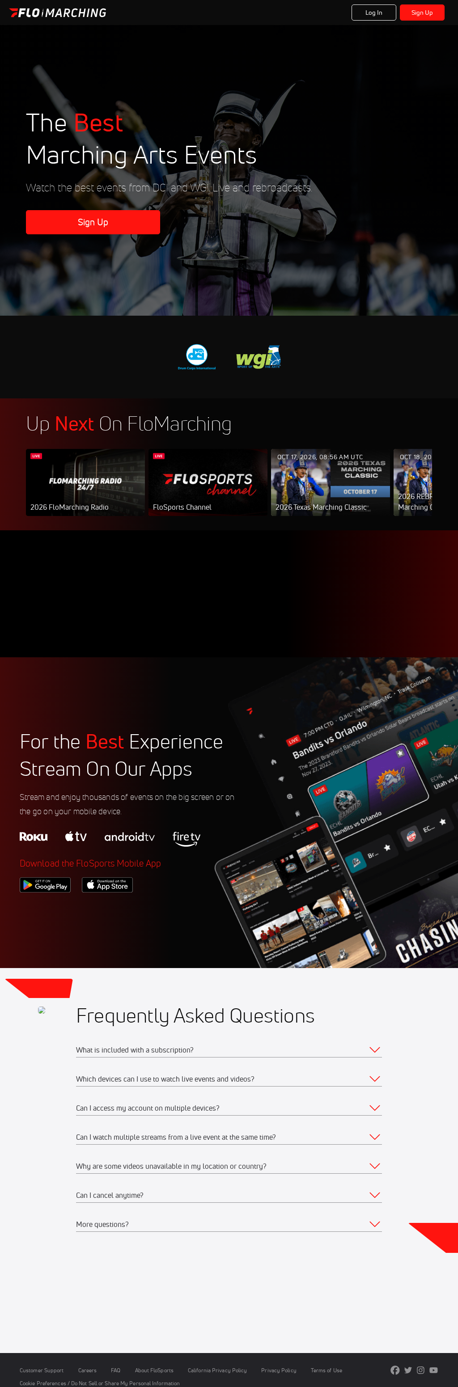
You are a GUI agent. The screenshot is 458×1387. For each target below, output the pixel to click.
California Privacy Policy (217, 1370)
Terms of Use (326, 1370)
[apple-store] (107, 907)
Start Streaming (85, 491)
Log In (374, 12)
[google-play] (45, 907)
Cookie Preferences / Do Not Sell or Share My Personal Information (100, 1383)
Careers (87, 1370)
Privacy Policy (278, 1370)
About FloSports (154, 1370)
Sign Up (422, 12)
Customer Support (42, 1370)
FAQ (115, 1370)
